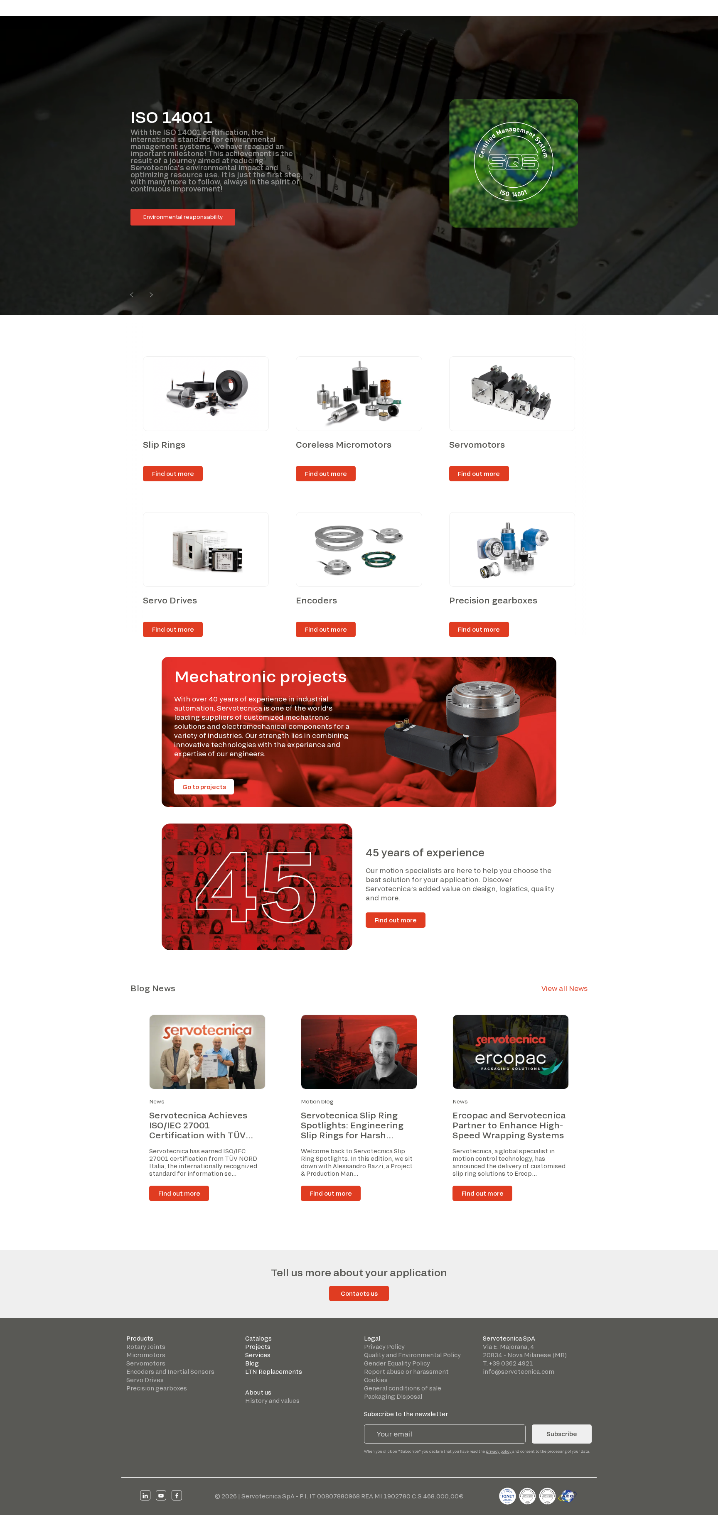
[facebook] (177, 1495)
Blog (252, 1363)
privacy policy (498, 1451)
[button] (131, 295)
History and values (272, 1400)
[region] (359, 165)
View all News (564, 988)
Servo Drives (145, 1379)
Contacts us (359, 1293)
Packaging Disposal (393, 1396)
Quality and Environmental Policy (412, 1354)
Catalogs (258, 1338)
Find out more (396, 920)
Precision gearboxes (156, 1388)
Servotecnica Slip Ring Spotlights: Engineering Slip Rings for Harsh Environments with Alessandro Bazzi (352, 1135)
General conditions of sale (402, 1388)
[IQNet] (508, 1494)
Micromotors (145, 1354)
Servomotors (145, 1363)
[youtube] (161, 1495)
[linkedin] (145, 1495)
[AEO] (567, 1494)
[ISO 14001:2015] (548, 1494)
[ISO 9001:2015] (528, 1494)
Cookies (376, 1379)
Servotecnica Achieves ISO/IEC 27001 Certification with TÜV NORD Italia (198, 1130)
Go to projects (204, 786)
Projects (257, 1346)
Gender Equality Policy (397, 1363)
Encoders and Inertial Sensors (170, 1371)
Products (139, 1338)
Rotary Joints (145, 1346)
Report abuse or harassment (406, 1371)
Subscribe (561, 1433)
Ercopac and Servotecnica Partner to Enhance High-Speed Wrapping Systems (509, 1125)
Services (257, 1354)
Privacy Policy (384, 1346)
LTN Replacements (273, 1371)
